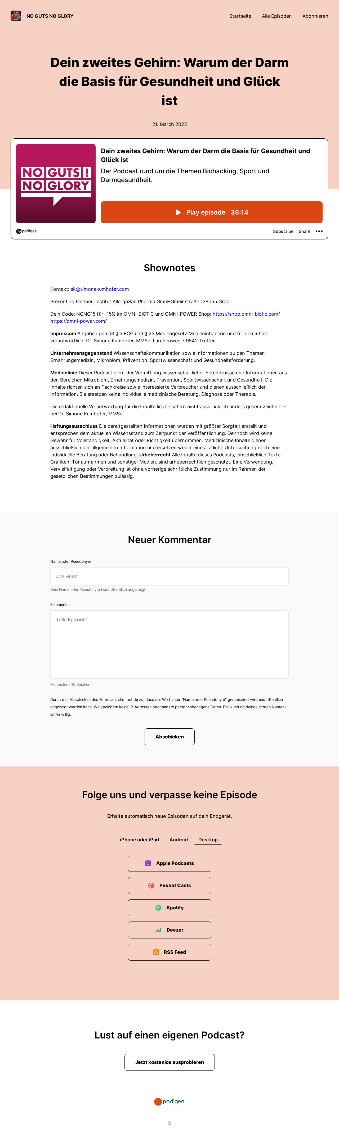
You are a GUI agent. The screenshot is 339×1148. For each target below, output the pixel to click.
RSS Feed (175, 952)
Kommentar (60, 604)
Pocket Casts (175, 885)
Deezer (175, 930)
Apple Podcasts (175, 863)
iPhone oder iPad (139, 839)
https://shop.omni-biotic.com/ (246, 314)
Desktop (208, 839)
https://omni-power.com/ (78, 321)
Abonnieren (315, 16)
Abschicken (169, 736)
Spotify (175, 907)
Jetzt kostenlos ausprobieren (169, 1062)
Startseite (240, 16)
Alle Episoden (277, 16)
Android (179, 839)
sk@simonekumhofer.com (100, 289)
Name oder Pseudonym (70, 561)
